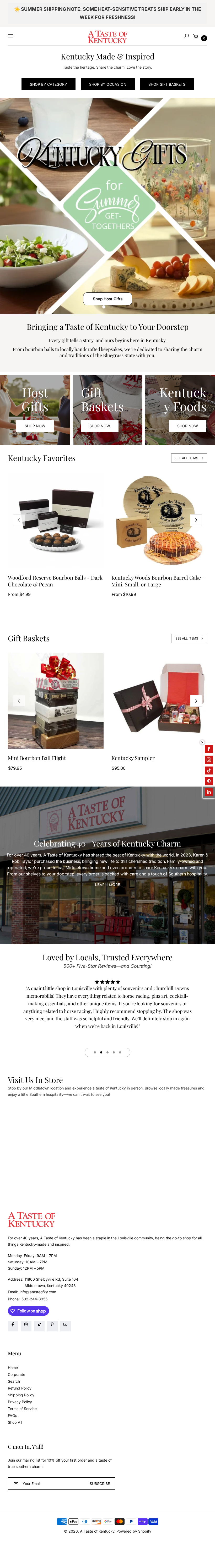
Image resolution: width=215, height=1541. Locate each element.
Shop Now (35, 426)
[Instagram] (26, 1326)
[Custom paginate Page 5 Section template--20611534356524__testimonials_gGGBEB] (120, 1052)
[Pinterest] (52, 1326)
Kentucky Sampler (133, 757)
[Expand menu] (10, 36)
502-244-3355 (34, 1299)
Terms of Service (22, 1408)
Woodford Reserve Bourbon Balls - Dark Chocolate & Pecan (55, 581)
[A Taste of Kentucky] (107, 36)
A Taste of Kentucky (97, 1531)
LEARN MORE (107, 885)
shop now (99, 426)
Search (14, 1381)
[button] (186, 36)
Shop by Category (48, 84)
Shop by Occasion (107, 84)
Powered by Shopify (133, 1531)
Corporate (16, 1374)
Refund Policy (19, 1388)
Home (13, 1367)
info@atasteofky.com (37, 1292)
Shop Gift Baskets (166, 84)
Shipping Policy (21, 1395)
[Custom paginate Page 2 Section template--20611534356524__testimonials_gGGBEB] (101, 1052)
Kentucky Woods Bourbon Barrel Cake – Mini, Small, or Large (158, 581)
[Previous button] (19, 520)
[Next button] (196, 520)
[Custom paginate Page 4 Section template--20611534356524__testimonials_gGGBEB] (114, 1052)
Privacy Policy (20, 1402)
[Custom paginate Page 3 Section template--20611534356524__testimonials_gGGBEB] (107, 1052)
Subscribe (100, 1483)
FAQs (12, 1415)
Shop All (15, 1422)
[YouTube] (65, 1326)
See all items (186, 458)
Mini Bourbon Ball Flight (37, 757)
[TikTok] (39, 1326)
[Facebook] (13, 1326)
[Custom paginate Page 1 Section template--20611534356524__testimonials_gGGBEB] (95, 1052)
